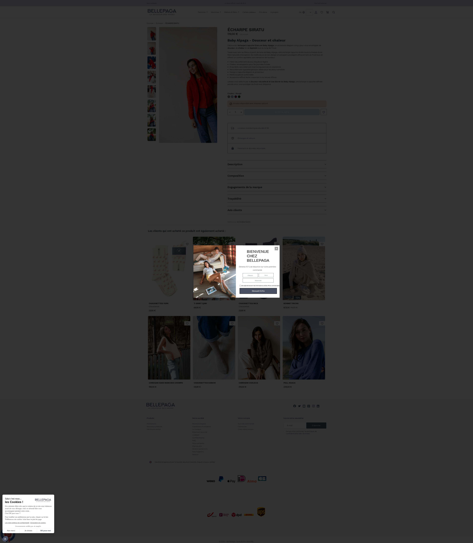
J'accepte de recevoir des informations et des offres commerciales (260, 285)
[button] (276, 249)
